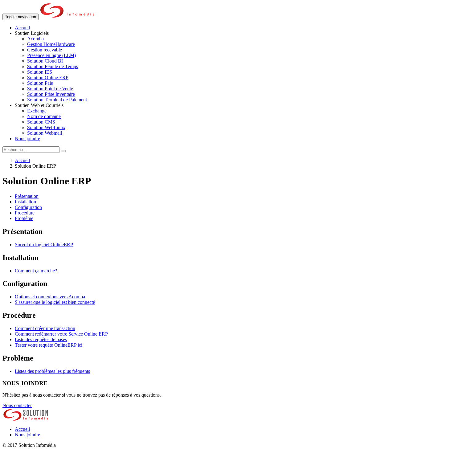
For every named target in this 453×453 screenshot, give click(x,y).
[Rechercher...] (63, 151)
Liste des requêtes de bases (41, 339)
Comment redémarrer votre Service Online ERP (61, 334)
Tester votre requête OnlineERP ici (48, 345)
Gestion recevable (44, 49)
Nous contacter (17, 405)
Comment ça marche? (36, 270)
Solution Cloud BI (45, 60)
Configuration (28, 207)
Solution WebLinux (46, 127)
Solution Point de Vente (50, 88)
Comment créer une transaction (45, 328)
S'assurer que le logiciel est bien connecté (55, 302)
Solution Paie (40, 83)
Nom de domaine (44, 116)
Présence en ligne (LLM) (51, 55)
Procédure (25, 212)
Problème (24, 218)
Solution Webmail (44, 133)
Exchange (37, 110)
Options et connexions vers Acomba (50, 296)
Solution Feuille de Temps (52, 66)
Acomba (35, 38)
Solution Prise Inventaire (51, 94)
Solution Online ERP (47, 77)
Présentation (27, 196)
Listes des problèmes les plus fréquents (52, 371)
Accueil (22, 27)
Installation (25, 201)
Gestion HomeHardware (51, 44)
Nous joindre (27, 138)
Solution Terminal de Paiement (57, 99)
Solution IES (39, 72)
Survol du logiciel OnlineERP (44, 244)
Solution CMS (41, 121)
